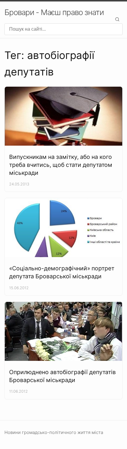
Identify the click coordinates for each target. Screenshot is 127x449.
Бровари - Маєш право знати (54, 12)
